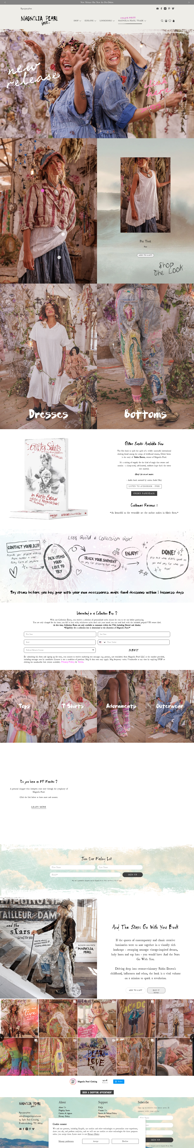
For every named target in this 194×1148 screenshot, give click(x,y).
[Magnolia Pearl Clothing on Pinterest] (169, 8)
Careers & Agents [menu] (65, 1113)
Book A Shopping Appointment (97, 1092)
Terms (80, 662)
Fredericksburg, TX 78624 (30, 1123)
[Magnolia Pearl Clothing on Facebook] (161, 8)
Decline (125, 1141)
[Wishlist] (170, 21)
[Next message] (189, 2)
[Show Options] (93, 650)
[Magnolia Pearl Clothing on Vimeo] (173, 8)
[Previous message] (5, 2)
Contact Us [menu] (102, 1110)
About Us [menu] (62, 1107)
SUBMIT (134, 650)
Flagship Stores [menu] (64, 1110)
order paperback (144, 492)
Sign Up (132, 874)
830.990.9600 (26, 8)
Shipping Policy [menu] (104, 1116)
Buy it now (145, 261)
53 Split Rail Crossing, (29, 1119)
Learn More (38, 807)
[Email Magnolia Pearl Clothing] (157, 8)
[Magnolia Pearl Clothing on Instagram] (165, 8)
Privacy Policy (94, 1134)
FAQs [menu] (100, 1107)
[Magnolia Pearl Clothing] (39, 21)
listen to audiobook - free (144, 485)
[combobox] (102, 642)
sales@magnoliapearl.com (30, 1116)
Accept (95, 1141)
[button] (162, 20)
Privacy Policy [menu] (64, 1116)
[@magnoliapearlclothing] (73, 1081)
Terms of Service (114, 880)
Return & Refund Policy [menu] (107, 1113)
